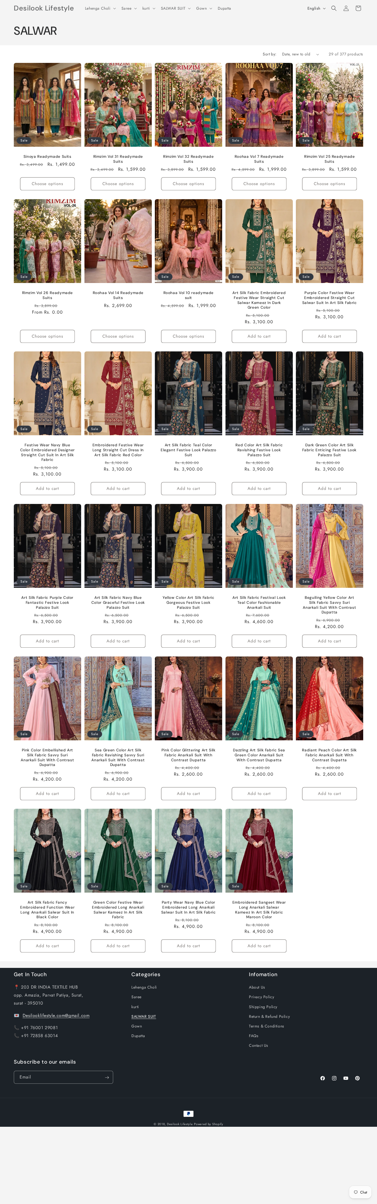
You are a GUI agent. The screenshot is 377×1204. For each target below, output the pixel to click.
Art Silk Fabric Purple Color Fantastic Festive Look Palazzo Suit (47, 602)
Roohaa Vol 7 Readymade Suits (259, 159)
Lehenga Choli (144, 987)
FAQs (253, 1036)
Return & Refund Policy (269, 1016)
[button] (100, 8)
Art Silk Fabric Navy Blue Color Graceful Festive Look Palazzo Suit (118, 602)
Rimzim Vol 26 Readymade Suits (47, 295)
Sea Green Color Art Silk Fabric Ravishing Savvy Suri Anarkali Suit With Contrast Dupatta (118, 757)
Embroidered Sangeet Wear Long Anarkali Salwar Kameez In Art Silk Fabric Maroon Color (259, 910)
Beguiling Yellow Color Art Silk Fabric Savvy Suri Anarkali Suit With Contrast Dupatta (329, 605)
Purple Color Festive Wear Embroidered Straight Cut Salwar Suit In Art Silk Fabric (329, 297)
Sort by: (269, 54)
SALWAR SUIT (143, 1016)
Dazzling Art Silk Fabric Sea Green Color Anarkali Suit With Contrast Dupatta (259, 755)
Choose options (47, 184)
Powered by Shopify (208, 1124)
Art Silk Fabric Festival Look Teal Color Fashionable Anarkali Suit (259, 602)
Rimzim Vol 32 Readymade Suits (188, 159)
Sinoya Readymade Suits (47, 156)
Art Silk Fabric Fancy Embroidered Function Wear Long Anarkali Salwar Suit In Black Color (47, 910)
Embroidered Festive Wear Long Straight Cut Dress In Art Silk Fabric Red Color (118, 450)
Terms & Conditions (266, 1026)
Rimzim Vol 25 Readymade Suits (329, 159)
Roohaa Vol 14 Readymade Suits (118, 295)
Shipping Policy (263, 1006)
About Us (257, 987)
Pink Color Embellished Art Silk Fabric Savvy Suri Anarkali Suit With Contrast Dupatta (47, 757)
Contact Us (258, 1045)
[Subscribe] (107, 1077)
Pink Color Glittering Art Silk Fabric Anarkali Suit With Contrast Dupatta (188, 755)
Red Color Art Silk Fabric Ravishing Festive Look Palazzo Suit (259, 450)
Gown (136, 1026)
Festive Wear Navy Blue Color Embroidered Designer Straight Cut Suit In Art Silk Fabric (47, 452)
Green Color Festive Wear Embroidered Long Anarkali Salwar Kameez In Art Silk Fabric (118, 910)
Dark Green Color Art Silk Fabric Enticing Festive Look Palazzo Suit (329, 450)
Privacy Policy (261, 997)
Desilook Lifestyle (180, 1124)
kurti (135, 1006)
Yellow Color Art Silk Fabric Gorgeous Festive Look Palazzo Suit (188, 602)
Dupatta (138, 1036)
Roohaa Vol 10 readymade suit (188, 295)
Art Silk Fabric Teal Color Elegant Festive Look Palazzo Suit (188, 450)
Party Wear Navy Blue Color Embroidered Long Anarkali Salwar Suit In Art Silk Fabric (188, 907)
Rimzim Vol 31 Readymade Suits (118, 159)
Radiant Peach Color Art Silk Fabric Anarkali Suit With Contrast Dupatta (329, 755)
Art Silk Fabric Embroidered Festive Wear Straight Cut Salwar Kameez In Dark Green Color (259, 300)
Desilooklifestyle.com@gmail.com (56, 1015)
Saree (136, 997)
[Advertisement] (165, 1165)
